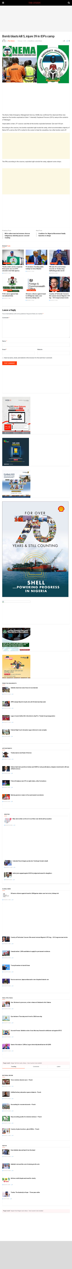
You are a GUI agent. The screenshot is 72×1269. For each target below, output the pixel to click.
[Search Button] (69, 3)
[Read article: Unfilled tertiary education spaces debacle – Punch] (6, 1094)
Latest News (38, 41)
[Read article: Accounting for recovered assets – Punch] (6, 1106)
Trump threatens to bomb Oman (20, 965)
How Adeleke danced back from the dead (23, 1150)
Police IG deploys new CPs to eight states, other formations (28, 781)
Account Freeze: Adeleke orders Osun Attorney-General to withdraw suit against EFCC (36, 1030)
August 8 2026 (6, 773)
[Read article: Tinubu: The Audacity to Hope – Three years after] (6, 1194)
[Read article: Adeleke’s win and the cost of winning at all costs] (6, 1166)
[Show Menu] (3, 3)
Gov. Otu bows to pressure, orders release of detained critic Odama (31, 1002)
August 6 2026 (6, 736)
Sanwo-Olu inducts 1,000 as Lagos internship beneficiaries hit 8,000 (31, 1044)
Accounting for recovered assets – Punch (23, 1104)
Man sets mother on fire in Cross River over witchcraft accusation (32, 819)
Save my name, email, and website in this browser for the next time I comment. (28, 358)
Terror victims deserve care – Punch (22, 1080)
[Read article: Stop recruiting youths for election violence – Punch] (6, 1118)
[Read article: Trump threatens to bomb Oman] (6, 967)
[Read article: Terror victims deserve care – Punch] (6, 1081)
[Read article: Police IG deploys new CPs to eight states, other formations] (6, 782)
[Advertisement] (36, 19)
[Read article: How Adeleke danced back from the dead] (6, 1152)
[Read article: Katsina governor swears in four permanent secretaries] (6, 796)
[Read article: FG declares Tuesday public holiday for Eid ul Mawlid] (36, 257)
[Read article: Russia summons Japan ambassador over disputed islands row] (6, 981)
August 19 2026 (7, 759)
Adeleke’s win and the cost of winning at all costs (25, 1164)
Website (39, 349)
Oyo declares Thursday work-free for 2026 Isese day (26, 1016)
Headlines (31, 41)
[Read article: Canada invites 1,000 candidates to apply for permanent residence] (6, 953)
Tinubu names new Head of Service (21, 753)
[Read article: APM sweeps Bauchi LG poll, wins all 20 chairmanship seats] (6, 703)
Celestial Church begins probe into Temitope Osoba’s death (30, 861)
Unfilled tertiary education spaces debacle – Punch (26, 1092)
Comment (6, 318)
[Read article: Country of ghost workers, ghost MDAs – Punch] (6, 1131)
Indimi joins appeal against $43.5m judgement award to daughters (32, 873)
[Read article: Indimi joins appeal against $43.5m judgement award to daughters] (8, 875)
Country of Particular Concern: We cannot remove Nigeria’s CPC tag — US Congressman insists (59, 296)
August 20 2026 (9, 825)
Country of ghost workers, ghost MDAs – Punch (25, 1129)
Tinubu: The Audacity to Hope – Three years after (25, 1192)
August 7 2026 (6, 787)
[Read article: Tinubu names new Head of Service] (6, 754)
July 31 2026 (6, 1198)
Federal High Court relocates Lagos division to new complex (29, 730)
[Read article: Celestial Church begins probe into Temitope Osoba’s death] (8, 862)
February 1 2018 (22, 41)
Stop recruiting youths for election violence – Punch (26, 1117)
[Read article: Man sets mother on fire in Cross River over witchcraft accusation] (8, 820)
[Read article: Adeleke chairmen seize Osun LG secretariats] (6, 689)
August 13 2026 (9, 867)
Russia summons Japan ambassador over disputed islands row (30, 979)
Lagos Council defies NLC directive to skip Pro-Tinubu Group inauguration (33, 716)
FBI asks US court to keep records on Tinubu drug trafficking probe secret (57, 269)
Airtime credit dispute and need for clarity (23, 1178)
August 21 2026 (7, 273)
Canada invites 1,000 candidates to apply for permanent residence (30, 951)
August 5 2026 (6, 1184)
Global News (31, 290)
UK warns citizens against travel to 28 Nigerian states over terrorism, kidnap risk (36, 296)
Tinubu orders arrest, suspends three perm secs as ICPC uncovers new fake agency (12, 269)
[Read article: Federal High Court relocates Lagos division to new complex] (6, 731)
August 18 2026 (7, 694)
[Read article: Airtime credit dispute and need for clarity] (6, 1180)
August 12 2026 (7, 722)
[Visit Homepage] (36, 3)
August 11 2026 (7, 1135)
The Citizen (11, 41)
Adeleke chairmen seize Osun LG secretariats (24, 688)
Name (4, 341)
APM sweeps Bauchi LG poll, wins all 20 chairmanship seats (28, 702)
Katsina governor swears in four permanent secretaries (27, 795)
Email (4, 349)
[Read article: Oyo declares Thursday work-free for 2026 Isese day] (6, 1018)
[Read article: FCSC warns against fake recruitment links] (13, 284)
